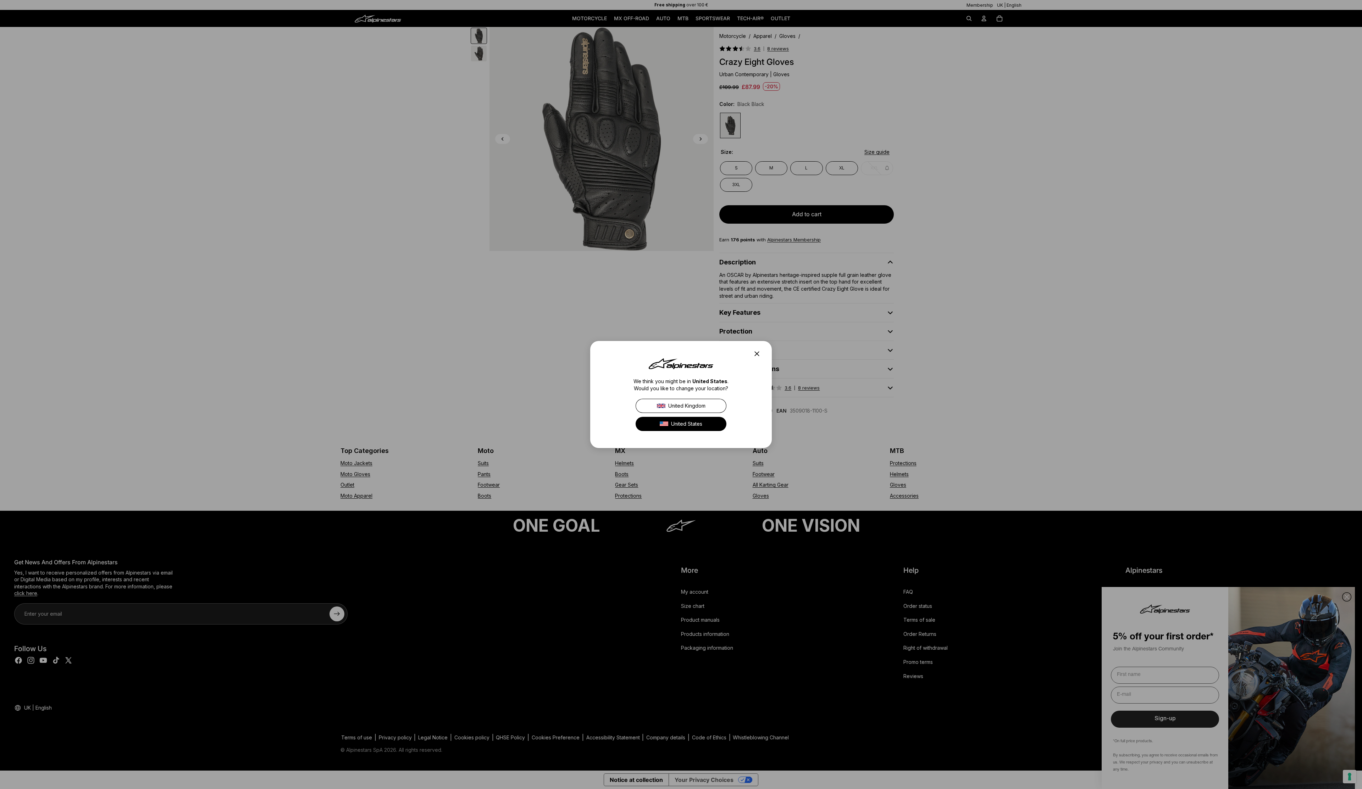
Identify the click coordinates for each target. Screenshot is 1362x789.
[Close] (759, 354)
